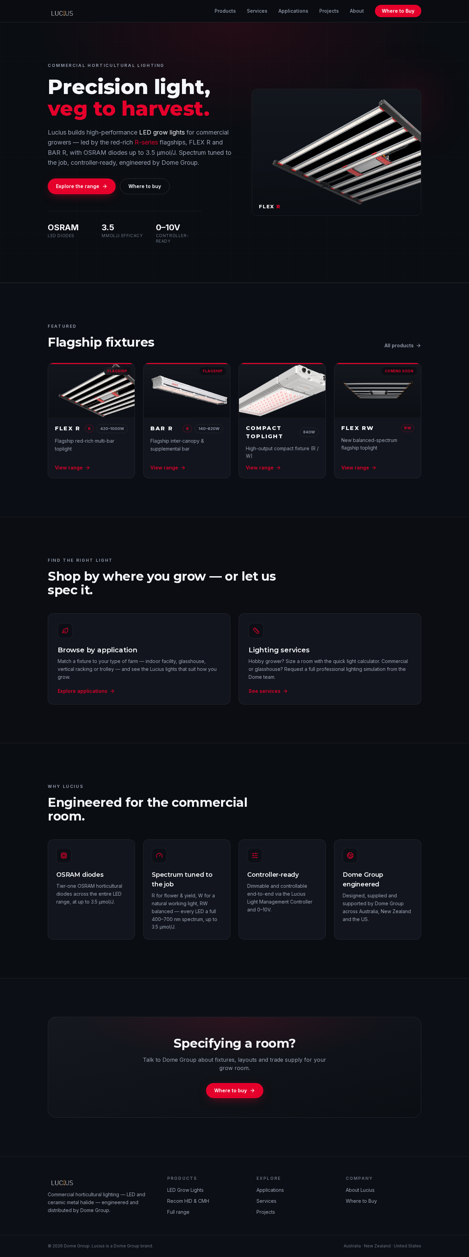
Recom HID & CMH (188, 1201)
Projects (329, 11)
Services (257, 11)
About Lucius (360, 1190)
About (357, 11)
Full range (178, 1212)
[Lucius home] (64, 11)
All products (399, 345)
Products (225, 11)
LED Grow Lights (185, 1190)
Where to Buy (398, 11)
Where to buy (144, 186)
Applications (293, 11)
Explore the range (77, 186)
